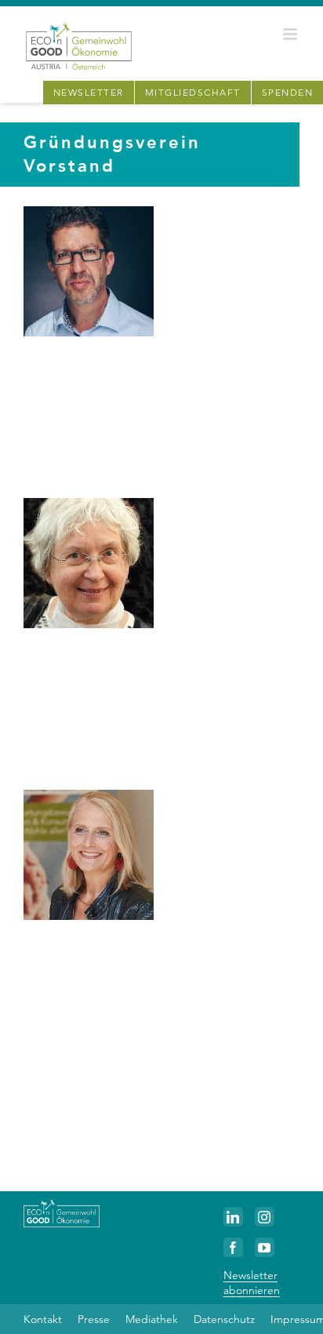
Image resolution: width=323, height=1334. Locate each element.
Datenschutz (224, 1319)
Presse (94, 1319)
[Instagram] (264, 1217)
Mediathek (151, 1319)
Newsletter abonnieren (251, 1282)
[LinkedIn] (233, 1217)
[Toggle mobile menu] (291, 34)
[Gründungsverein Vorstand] (89, 271)
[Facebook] (233, 1247)
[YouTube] (264, 1247)
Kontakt (43, 1319)
